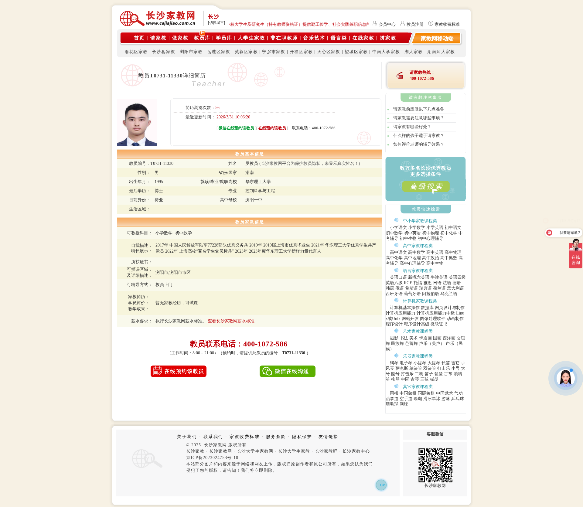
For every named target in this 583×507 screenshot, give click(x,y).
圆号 (395, 374)
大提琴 (434, 363)
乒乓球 (457, 398)
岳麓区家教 (218, 51)
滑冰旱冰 (431, 398)
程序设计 (394, 324)
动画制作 (455, 318)
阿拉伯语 (430, 293)
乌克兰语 (448, 293)
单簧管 (415, 368)
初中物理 (430, 233)
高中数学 (416, 252)
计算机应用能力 (400, 313)
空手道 (406, 398)
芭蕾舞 (411, 343)
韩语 (390, 288)
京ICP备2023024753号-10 (212, 457)
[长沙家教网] (146, 468)
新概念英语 (418, 277)
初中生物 (408, 238)
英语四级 (457, 277)
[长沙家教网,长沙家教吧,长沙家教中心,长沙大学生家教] (158, 25)
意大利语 (455, 288)
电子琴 (406, 363)
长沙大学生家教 (294, 451)
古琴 (415, 379)
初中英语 (412, 233)
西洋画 (449, 338)
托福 (418, 283)
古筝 (448, 374)
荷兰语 (439, 288)
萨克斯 (401, 368)
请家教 (158, 37)
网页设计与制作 (450, 307)
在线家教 (363, 37)
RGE (408, 283)
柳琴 (395, 379)
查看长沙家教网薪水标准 (231, 321)
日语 (437, 283)
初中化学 (448, 233)
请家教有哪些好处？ (412, 126)
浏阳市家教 (191, 51)
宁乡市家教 (273, 51)
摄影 (394, 338)
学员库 (224, 37)
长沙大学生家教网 (255, 451)
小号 (455, 368)
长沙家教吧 (326, 451)
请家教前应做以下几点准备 (418, 109)
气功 (458, 393)
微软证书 (439, 324)
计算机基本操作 (405, 307)
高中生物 (434, 263)
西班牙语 (394, 293)
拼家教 (388, 37)
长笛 (446, 363)
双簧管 (429, 368)
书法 (404, 338)
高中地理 (412, 258)
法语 (447, 283)
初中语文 (453, 227)
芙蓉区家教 (246, 51)
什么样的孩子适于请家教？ (418, 135)
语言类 (339, 37)
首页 (139, 37)
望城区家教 (356, 51)
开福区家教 (301, 51)
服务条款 (276, 436)
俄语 (399, 288)
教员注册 (415, 24)
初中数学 (394, 233)
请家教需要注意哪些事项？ (418, 118)
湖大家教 (413, 51)
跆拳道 (392, 398)
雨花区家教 (136, 51)
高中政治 (430, 258)
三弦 (424, 379)
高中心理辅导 (412, 263)
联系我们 (213, 436)
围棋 (394, 393)
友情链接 (329, 436)
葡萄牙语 (412, 293)
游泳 (446, 398)
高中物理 (453, 252)
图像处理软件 (432, 318)
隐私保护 (302, 436)
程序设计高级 (416, 324)
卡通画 (425, 338)
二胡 (419, 374)
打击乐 (443, 368)
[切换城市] (216, 23)
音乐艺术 (314, 37)
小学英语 (434, 227)
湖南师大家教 (441, 51)
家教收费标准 (447, 24)
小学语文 (398, 227)
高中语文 (398, 252)
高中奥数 (448, 258)
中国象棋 (408, 393)
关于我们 (187, 436)
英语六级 (394, 283)
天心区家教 (328, 51)
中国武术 (444, 393)
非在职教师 (284, 37)
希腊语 (411, 288)
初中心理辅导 (430, 238)
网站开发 (410, 318)
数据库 (427, 307)
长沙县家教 (163, 51)
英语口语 (398, 277)
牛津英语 (439, 277)
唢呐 (458, 374)
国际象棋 (426, 393)
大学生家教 (251, 37)
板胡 (434, 379)
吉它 (455, 363)
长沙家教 (195, 451)
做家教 (180, 37)
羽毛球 (392, 404)
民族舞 (397, 343)
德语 (456, 283)
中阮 (405, 379)
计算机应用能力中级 (436, 313)
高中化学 (394, 258)
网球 (404, 404)
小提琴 (420, 363)
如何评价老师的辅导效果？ (418, 144)
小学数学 (416, 227)
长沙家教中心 (356, 451)
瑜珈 (418, 398)
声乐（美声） (432, 343)
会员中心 (387, 24)
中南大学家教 (386, 51)
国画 (437, 338)
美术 (413, 338)
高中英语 (434, 252)
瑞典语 (425, 288)
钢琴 (394, 363)
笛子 (428, 374)
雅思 (427, 283)
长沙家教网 (220, 451)
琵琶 (438, 374)
